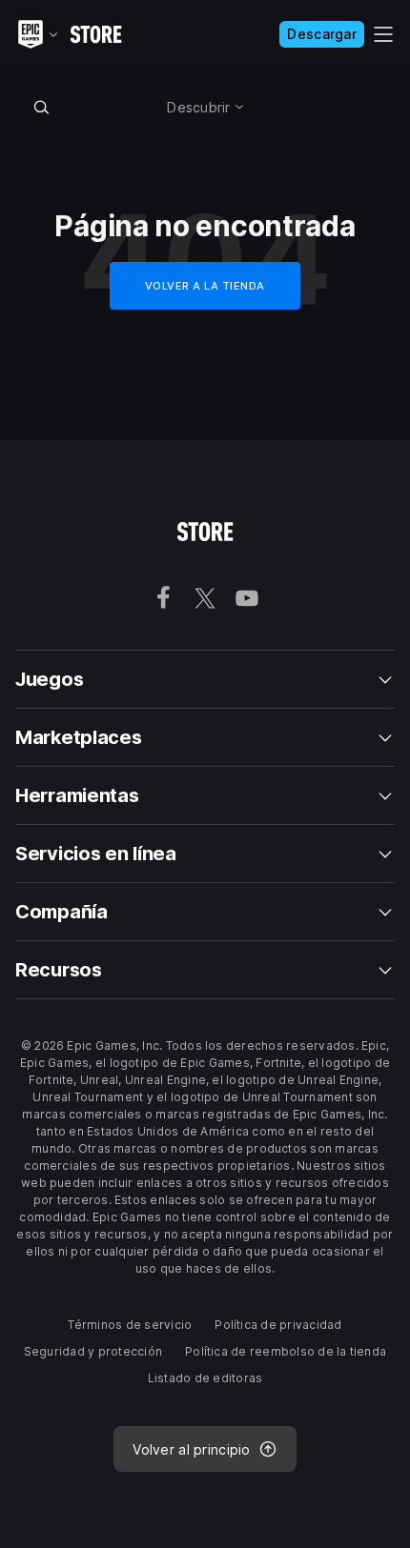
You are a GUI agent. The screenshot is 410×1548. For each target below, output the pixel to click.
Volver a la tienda (205, 285)
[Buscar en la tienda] (42, 107)
